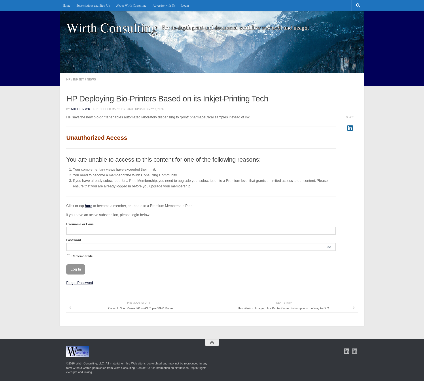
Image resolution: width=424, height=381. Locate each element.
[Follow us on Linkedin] (355, 351)
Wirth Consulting (111, 27)
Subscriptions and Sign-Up (93, 5)
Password (73, 240)
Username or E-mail (80, 224)
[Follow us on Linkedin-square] (347, 351)
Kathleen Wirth (82, 109)
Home (66, 5)
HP (68, 79)
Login (185, 5)
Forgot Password (79, 283)
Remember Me (82, 256)
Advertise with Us (164, 5)
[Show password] (329, 247)
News (91, 79)
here (88, 206)
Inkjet (78, 79)
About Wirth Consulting (131, 5)
